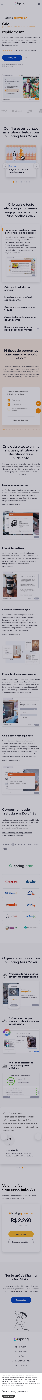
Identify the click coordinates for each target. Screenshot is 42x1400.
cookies (4, 1383)
